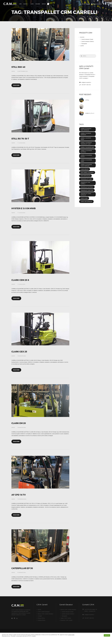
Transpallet (84, 43)
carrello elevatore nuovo (86, 156)
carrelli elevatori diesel (86, 138)
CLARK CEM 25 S (20, 280)
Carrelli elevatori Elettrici (87, 41)
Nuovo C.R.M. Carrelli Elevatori (68, 609)
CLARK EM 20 (18, 423)
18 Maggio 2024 (21, 356)
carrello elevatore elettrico (86, 151)
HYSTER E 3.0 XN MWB (23, 208)
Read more (16, 85)
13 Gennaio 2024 (21, 499)
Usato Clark (84, 198)
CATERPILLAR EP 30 (22, 568)
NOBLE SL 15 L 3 (89, 113)
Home (39, 609)
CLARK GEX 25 (19, 351)
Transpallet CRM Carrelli (85, 183)
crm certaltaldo (85, 175)
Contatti (40, 616)
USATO (13, 71)
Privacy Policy (41, 618)
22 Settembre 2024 (22, 71)
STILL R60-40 (18, 67)
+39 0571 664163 (86, 84)
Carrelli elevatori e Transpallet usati (86, 143)
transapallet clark (86, 179)
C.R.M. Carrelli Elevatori (44, 611)
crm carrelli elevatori (87, 172)
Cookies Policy (41, 620)
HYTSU (87, 100)
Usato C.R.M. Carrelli (65, 618)
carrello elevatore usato (86, 160)
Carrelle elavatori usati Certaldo (86, 129)
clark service (84, 169)
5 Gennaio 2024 (21, 572)
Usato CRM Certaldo (86, 201)
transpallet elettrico (87, 187)
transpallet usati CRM (87, 190)
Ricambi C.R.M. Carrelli (66, 620)
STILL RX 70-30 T (20, 139)
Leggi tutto (71, 634)
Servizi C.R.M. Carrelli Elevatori (45, 613)
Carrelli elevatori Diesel (87, 39)
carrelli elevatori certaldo (86, 134)
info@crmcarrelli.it (86, 82)
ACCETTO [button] (107, 635)
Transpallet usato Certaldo (86, 194)
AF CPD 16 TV (18, 495)
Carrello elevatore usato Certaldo (86, 165)
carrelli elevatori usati (87, 147)
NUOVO (82, 37)
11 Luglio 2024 (21, 143)
